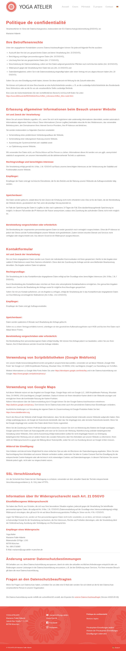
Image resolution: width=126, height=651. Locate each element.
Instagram (53, 627)
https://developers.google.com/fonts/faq (71, 370)
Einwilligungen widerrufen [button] (97, 634)
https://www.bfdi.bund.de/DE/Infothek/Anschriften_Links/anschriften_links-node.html (39, 96)
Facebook (53, 623)
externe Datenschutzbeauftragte (87, 597)
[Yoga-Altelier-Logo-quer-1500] (29, 7)
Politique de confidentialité (97, 614)
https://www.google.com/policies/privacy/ (29, 374)
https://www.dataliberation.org (18, 412)
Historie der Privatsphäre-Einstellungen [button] (102, 631)
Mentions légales (93, 619)
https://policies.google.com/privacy (20, 405)
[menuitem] (65, 7)
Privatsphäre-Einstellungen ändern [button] (100, 627)
